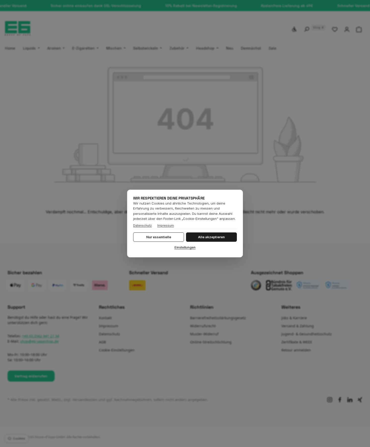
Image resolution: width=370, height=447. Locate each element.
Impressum (165, 225)
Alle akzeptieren (211, 237)
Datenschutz (142, 225)
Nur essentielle (158, 237)
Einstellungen (185, 247)
